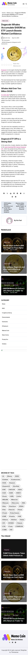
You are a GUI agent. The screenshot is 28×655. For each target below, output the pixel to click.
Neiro (4, 506)
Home (3, 12)
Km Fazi (19, 220)
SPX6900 (11, 523)
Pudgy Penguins (15, 513)
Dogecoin (9, 42)
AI (3, 476)
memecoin (6, 502)
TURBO (5, 529)
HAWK (11, 492)
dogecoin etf (16, 42)
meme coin (15, 499)
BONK (17, 476)
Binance (10, 476)
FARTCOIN (12, 489)
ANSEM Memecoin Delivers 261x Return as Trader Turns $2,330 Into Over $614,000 (14, 290)
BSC (3, 308)
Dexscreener (6, 317)
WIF (11, 529)
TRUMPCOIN (19, 526)
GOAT (4, 492)
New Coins (15, 285)
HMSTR (19, 492)
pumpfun (12, 516)
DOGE (4, 42)
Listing (19, 496)
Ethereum (5, 326)
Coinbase (5, 479)
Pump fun (5, 339)
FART (4, 489)
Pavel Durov (13, 506)
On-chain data (5, 95)
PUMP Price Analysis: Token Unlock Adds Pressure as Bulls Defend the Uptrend (14, 555)
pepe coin (12, 509)
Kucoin (5, 496)
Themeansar (14, 652)
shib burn (14, 519)
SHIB (20, 516)
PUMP (4, 516)
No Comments (6, 40)
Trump (11, 526)
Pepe (4, 509)
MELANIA (5, 499)
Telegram (19, 523)
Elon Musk (16, 486)
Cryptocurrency (7, 313)
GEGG (20, 489)
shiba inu (5, 519)
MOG (24, 502)
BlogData (24, 650)
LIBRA (12, 496)
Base (3, 304)
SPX (4, 523)
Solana (4, 344)
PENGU (22, 506)
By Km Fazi (7, 38)
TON (4, 526)
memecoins (4, 43)
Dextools (5, 321)
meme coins (15, 502)
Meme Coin (10, 12)
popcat (20, 509)
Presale (5, 513)
